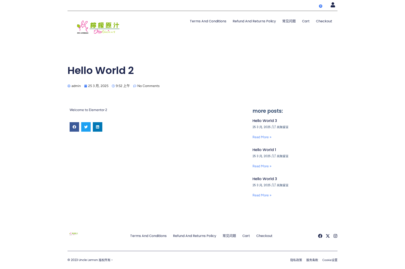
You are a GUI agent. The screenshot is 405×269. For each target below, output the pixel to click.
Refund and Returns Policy (254, 21)
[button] (74, 127)
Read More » (261, 137)
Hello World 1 (264, 149)
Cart (306, 21)
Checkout (324, 21)
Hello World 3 (264, 120)
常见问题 (289, 21)
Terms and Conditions (208, 21)
